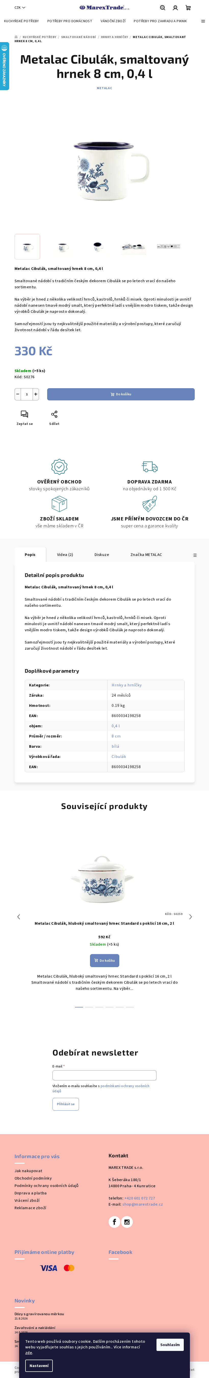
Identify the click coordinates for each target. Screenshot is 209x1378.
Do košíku (123, 394)
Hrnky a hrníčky (126, 685)
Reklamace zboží (30, 1208)
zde (28, 1353)
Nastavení (39, 1366)
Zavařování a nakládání (35, 1327)
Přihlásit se (66, 1104)
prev (19, 917)
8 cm (116, 736)
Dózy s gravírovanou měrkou (39, 1314)
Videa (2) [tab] (65, 554)
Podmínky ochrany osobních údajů (47, 1186)
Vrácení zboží (27, 1200)
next (191, 917)
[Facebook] (114, 1222)
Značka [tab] (146, 554)
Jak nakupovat (29, 1171)
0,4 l (116, 726)
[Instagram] (127, 1222)
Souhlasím (170, 1345)
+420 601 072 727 (139, 1198)
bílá (115, 746)
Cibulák (119, 756)
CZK (18, 7)
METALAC (104, 88)
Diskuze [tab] (102, 554)
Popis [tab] (30, 554)
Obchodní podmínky (33, 1178)
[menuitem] (21, 21)
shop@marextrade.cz (142, 1204)
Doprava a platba (31, 1193)
